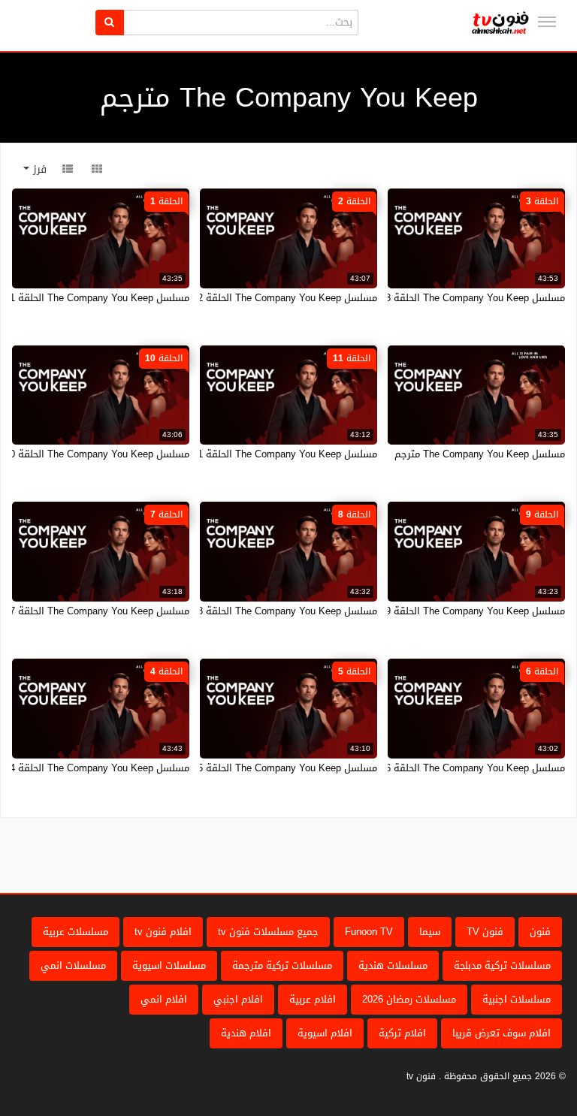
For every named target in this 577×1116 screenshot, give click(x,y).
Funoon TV (369, 931)
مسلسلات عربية (75, 931)
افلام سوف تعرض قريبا (501, 1033)
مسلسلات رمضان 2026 (409, 999)
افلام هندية (246, 1033)
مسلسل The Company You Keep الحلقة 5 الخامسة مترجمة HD (243, 768)
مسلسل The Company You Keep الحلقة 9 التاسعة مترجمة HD (432, 611)
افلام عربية (312, 999)
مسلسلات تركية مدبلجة (502, 965)
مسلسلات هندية (392, 965)
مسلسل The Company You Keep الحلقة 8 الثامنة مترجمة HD (247, 611)
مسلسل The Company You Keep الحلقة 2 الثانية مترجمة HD (248, 297)
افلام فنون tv (163, 931)
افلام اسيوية (325, 1033)
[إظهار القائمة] (547, 22)
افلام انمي (163, 999)
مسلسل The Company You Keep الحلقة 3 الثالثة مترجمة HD (436, 297)
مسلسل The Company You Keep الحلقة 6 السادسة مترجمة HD (430, 768)
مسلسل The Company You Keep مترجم (479, 454)
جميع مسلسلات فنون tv (268, 931)
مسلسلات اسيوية (169, 965)
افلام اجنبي (238, 999)
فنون (540, 931)
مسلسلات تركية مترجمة (282, 965)
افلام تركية (402, 1033)
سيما (429, 931)
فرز (38, 169)
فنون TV (485, 931)
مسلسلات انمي (73, 965)
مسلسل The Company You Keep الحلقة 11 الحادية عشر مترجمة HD (233, 454)
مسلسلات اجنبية (516, 999)
